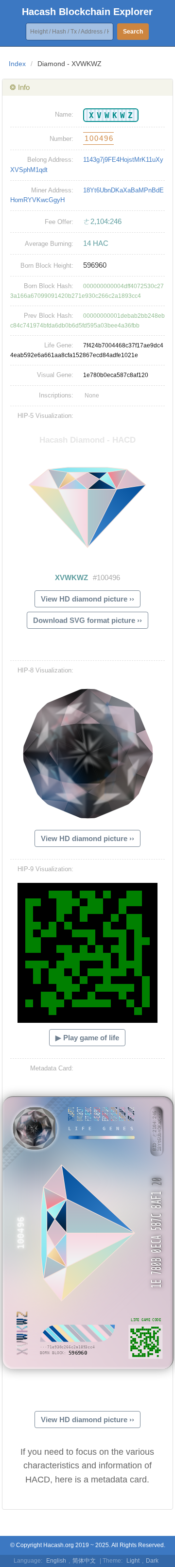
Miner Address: (52, 190)
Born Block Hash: (48, 286)
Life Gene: (58, 345)
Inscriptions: (56, 395)
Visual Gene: (55, 375)
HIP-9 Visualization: (45, 869)
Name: (64, 114)
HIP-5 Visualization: (45, 415)
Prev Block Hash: (48, 315)
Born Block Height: (46, 265)
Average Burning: (49, 243)
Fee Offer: (59, 221)
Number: (61, 138)
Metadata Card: (51, 1068)
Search (133, 31)
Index (17, 64)
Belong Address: (50, 159)
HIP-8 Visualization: (45, 670)
